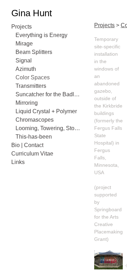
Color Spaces (33, 77)
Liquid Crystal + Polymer (46, 111)
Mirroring (27, 103)
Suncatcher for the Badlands (49, 94)
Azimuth (26, 69)
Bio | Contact (27, 145)
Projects (21, 27)
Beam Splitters (34, 52)
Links (18, 162)
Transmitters (31, 86)
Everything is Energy (41, 35)
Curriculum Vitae (32, 154)
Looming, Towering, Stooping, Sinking (49, 128)
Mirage (24, 44)
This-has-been (34, 137)
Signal (24, 60)
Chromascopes (35, 120)
